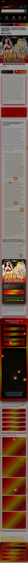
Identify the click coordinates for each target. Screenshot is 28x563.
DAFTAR (14, 292)
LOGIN (13, 287)
